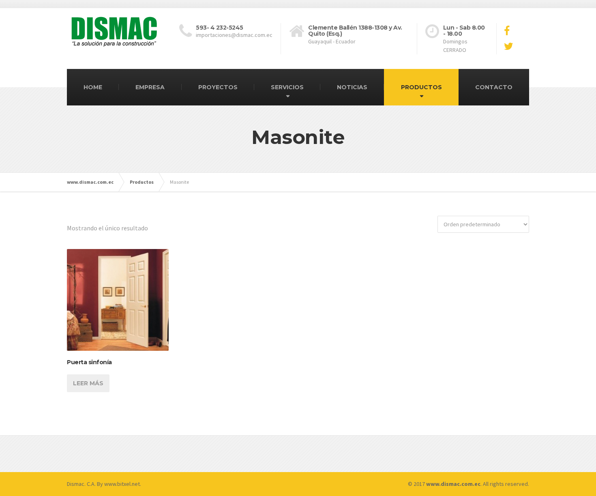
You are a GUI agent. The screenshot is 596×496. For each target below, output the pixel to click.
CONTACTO (493, 87)
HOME (93, 87)
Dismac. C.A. (81, 483)
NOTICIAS (352, 87)
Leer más (88, 383)
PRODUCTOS (421, 87)
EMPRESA (150, 87)
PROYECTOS (218, 87)
